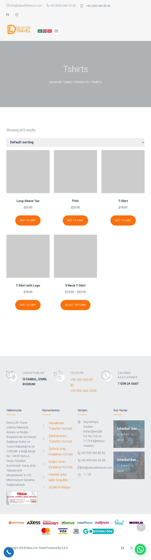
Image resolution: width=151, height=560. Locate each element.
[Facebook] (7, 14)
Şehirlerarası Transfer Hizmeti (60, 438)
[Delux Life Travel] (20, 31)
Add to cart (28, 220)
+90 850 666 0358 (83, 391)
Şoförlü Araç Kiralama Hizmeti (61, 451)
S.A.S (65, 548)
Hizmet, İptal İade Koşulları (58, 477)
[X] (131, 548)
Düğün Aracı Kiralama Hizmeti (61, 464)
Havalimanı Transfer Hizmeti (60, 425)
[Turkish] (49, 31)
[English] (45, 31)
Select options (75, 304)
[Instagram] (16, 14)
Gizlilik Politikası (59, 487)
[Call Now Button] (9, 552)
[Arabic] (40, 31)
